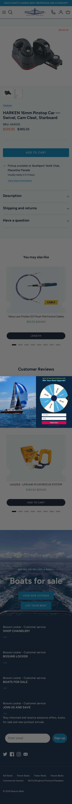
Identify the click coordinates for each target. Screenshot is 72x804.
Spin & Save (54, 422)
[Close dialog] (1, 378)
